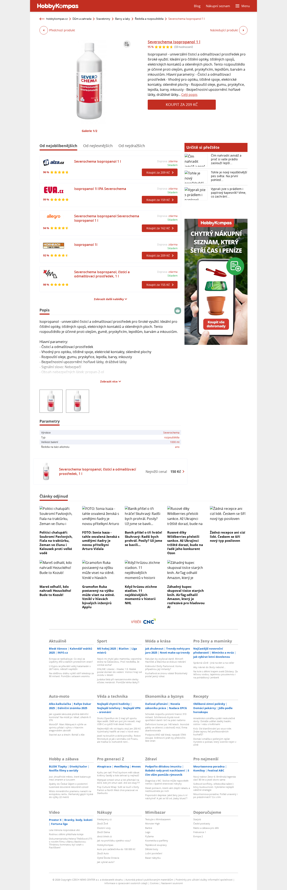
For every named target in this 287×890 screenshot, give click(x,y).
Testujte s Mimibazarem (158, 819)
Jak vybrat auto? (106, 862)
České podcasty (201, 823)
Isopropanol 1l (85, 244)
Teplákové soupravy (156, 844)
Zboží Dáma (103, 832)
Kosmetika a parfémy (156, 840)
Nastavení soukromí (172, 883)
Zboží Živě (102, 823)
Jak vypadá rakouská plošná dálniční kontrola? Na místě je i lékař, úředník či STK (70, 717)
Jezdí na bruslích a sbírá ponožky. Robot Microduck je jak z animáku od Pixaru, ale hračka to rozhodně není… (119, 738)
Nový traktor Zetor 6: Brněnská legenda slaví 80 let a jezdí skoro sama (214, 778)
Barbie (148, 827)
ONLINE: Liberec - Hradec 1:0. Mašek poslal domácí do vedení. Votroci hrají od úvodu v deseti (119, 672)
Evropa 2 (198, 836)
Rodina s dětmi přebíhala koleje (66, 834)
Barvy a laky (122, 19)
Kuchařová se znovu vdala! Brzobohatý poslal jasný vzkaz (166, 675)
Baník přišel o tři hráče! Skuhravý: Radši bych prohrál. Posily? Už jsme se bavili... (143, 538)
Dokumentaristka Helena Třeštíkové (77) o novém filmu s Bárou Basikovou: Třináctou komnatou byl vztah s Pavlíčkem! (70, 843)
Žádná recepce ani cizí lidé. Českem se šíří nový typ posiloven (227, 536)
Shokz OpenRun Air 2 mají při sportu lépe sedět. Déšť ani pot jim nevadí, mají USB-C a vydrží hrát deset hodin (119, 721)
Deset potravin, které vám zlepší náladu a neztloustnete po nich (167, 789)
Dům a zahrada (81, 19)
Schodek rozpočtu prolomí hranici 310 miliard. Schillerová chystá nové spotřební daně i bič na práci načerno (165, 717)
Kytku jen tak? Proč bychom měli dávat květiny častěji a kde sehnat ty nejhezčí (118, 774)
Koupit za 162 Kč (158, 228)
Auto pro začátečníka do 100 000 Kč (116, 849)
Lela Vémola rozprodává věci (64, 830)
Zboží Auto (103, 853)
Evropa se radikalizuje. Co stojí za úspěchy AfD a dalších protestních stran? (71, 660)
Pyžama (149, 836)
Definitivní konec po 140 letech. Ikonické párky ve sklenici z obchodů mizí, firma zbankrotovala (167, 727)
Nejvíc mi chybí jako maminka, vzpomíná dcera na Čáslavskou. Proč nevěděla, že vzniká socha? (119, 661)
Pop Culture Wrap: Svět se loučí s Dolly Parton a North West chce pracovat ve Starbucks (118, 790)
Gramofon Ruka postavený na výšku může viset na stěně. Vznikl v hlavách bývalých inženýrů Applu (98, 596)
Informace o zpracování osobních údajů (125, 883)
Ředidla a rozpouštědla (149, 19)
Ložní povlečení (153, 853)
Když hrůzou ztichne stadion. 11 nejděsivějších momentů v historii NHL (141, 594)
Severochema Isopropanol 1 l (174, 41)
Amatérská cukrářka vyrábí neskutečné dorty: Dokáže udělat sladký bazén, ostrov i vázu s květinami (214, 721)
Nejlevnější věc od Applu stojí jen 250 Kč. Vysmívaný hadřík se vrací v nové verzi (119, 730)
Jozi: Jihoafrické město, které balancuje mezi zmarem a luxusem (70, 778)
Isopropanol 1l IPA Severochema (100, 188)
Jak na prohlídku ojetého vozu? (114, 840)
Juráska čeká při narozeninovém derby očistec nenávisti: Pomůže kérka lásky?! (118, 681)
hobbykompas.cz (57, 19)
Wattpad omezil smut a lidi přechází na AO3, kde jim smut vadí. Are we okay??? (118, 781)
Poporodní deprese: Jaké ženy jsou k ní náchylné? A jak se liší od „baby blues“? (166, 797)
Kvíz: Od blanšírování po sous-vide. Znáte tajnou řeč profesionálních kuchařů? (212, 731)
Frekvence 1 (199, 832)
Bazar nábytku (153, 857)
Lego (147, 832)
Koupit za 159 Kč (158, 200)
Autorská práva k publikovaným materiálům (149, 879)
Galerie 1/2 (89, 131)
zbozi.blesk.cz (104, 836)
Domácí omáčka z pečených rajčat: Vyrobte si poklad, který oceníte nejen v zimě (214, 741)
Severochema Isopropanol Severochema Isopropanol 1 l (106, 218)
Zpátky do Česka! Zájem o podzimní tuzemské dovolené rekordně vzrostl (68, 785)
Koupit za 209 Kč (182, 104)
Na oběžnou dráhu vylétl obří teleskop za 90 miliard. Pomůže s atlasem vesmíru (71, 675)
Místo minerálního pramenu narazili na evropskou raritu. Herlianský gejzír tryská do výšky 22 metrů (71, 794)
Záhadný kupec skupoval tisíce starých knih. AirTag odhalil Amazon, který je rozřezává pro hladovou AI (186, 596)
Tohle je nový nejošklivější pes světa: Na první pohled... (229, 176)
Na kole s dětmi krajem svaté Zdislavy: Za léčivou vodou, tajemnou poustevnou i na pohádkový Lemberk (215, 674)
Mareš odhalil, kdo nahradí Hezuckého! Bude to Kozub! (55, 590)
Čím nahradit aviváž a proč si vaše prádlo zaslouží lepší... (226, 159)
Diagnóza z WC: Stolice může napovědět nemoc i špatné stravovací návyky (166, 782)
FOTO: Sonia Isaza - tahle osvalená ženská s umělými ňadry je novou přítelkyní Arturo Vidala (100, 540)
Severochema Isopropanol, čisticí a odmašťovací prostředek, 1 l (102, 274)
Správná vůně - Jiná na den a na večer (213, 662)
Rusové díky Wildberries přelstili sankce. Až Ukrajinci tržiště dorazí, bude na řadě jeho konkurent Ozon (185, 542)
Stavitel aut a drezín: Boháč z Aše (66, 734)
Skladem (172, 165)
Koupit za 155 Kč (158, 285)
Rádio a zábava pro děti (206, 827)
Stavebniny (103, 19)
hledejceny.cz (104, 819)
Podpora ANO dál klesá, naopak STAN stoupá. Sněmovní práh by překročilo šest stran (165, 737)
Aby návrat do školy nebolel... (209, 667)
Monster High (152, 823)
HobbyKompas (105, 844)
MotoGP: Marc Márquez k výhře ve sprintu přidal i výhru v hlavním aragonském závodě (67, 727)
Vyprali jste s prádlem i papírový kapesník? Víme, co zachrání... (228, 192)
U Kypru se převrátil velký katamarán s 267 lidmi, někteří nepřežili (70, 668)
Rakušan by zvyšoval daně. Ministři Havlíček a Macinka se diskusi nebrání (165, 660)
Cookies (154, 883)
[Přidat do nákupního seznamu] (127, 44)
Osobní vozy (104, 827)
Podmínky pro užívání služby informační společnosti (204, 879)
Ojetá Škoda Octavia (108, 857)
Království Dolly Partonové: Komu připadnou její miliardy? (163, 668)
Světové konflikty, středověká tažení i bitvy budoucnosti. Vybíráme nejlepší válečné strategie (213, 786)
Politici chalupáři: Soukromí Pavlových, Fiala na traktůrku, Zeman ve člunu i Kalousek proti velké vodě (55, 542)
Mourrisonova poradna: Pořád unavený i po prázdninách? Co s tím (215, 795)
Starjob (197, 819)
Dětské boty (151, 849)
